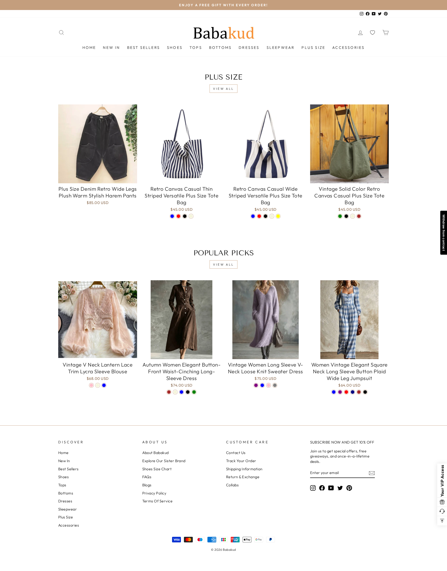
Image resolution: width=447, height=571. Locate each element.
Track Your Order (241, 460)
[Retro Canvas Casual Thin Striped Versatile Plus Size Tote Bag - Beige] (191, 216)
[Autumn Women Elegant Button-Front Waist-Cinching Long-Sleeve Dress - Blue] (181, 392)
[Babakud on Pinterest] (349, 488)
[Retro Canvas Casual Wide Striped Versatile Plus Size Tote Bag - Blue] (253, 216)
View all (223, 88)
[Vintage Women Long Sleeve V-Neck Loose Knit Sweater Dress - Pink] (268, 385)
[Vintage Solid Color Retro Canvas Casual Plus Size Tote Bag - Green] (340, 216)
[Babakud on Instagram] (313, 488)
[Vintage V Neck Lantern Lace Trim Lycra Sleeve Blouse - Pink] (91, 385)
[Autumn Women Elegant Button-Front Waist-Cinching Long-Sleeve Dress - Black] (188, 392)
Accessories (348, 47)
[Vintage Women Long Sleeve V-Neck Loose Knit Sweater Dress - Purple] (256, 385)
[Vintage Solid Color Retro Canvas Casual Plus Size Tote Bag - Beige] (352, 216)
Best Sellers (143, 47)
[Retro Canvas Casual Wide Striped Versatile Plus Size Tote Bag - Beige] (272, 216)
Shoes (175, 47)
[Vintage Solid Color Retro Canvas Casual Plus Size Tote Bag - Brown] (359, 216)
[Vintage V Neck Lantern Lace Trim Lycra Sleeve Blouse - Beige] (97, 385)
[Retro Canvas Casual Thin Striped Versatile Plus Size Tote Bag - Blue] (172, 216)
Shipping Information (244, 469)
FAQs (147, 476)
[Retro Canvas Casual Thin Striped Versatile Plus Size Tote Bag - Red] (178, 216)
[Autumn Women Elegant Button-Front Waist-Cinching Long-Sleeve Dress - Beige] (175, 392)
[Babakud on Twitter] (340, 488)
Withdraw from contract (444, 232)
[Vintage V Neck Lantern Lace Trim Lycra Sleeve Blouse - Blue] (104, 385)
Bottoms (220, 47)
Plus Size (313, 47)
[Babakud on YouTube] (331, 488)
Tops (196, 47)
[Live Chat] (442, 511)
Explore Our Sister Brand (164, 460)
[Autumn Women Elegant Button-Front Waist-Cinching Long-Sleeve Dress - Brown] (169, 392)
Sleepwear (281, 47)
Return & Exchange (242, 476)
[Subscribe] (372, 473)
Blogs (147, 485)
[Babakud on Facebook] (322, 488)
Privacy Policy (154, 493)
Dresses (249, 47)
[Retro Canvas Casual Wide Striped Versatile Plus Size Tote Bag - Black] (265, 216)
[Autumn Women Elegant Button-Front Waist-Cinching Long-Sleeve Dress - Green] (194, 392)
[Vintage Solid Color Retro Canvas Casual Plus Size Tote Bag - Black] (346, 216)
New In (111, 47)
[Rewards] (442, 502)
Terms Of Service (157, 501)
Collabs (232, 485)
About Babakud (155, 452)
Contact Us (236, 452)
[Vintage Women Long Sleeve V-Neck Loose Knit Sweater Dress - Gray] (275, 385)
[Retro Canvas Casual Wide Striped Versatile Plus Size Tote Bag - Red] (259, 216)
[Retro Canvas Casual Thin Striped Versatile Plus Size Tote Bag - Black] (185, 216)
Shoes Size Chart (157, 469)
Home (89, 47)
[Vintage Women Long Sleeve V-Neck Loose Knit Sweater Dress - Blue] (262, 385)
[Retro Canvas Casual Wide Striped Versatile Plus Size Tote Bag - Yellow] (278, 216)
